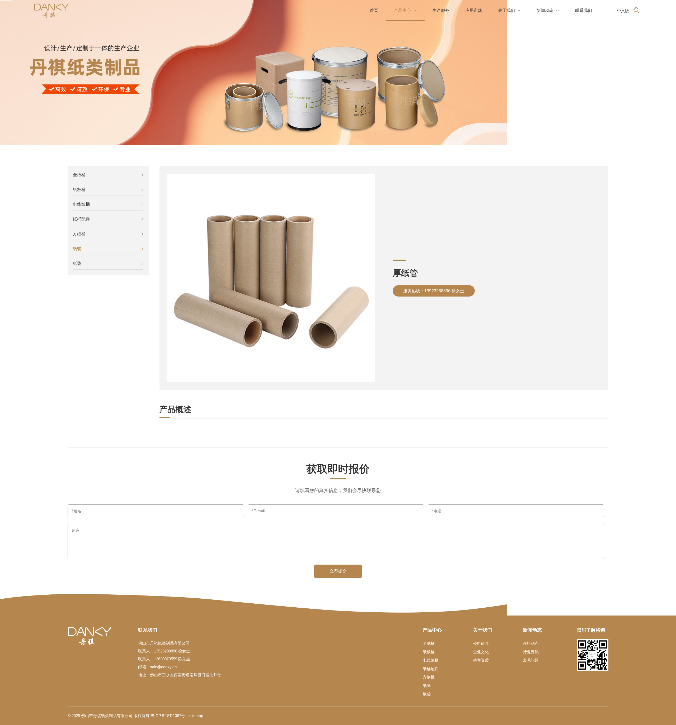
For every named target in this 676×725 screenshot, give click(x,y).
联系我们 (583, 10)
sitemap (196, 715)
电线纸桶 (81, 204)
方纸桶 (79, 234)
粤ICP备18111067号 (168, 715)
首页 (374, 10)
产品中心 (405, 10)
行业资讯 (531, 652)
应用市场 (473, 10)
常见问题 (531, 660)
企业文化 (481, 652)
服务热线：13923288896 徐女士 (433, 291)
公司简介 (481, 643)
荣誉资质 (481, 660)
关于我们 (509, 10)
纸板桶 (79, 189)
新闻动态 (548, 10)
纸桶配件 (81, 219)
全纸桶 (79, 175)
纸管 (77, 248)
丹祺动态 (531, 643)
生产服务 (441, 10)
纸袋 (77, 263)
